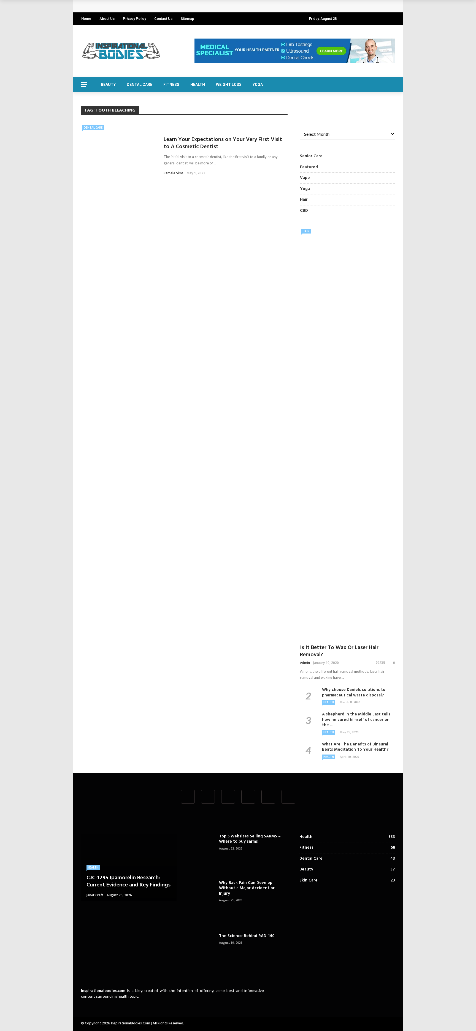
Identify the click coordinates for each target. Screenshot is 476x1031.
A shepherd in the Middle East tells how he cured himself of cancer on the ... (356, 719)
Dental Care (139, 84)
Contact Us (163, 19)
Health (197, 84)
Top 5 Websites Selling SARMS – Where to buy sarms (250, 839)
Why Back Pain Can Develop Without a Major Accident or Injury (247, 888)
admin (305, 662)
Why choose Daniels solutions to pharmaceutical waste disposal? (353, 693)
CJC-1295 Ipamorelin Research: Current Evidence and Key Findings (150, 6)
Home (86, 19)
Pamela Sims (173, 173)
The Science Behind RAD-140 (247, 936)
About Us (107, 19)
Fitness (171, 84)
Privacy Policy (134, 19)
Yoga (258, 84)
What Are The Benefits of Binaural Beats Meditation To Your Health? (355, 747)
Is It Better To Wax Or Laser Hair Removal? (339, 651)
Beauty (108, 84)
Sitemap (187, 19)
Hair (306, 231)
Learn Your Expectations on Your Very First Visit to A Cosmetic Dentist (223, 143)
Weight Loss (229, 84)
